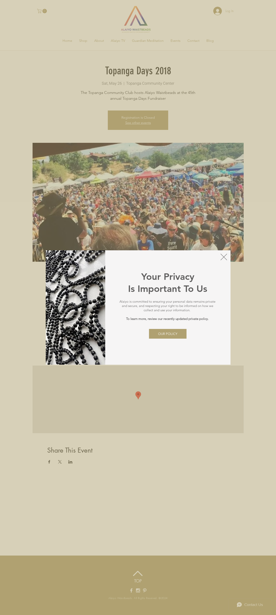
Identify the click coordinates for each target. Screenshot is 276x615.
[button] (224, 257)
